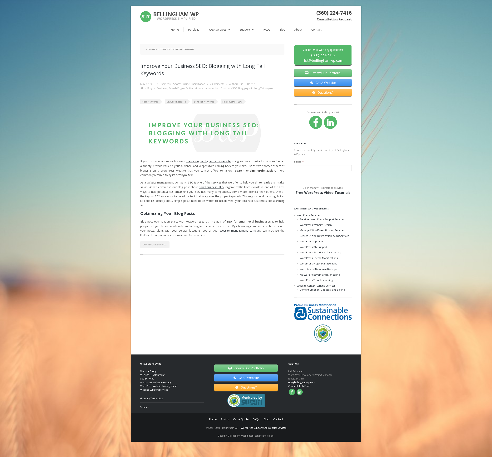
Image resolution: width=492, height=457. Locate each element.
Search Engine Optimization (189, 84)
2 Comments (217, 84)
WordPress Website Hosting (155, 382)
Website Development (152, 375)
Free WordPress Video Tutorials (323, 192)
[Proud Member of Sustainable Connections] (323, 312)
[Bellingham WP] (169, 16)
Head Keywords (150, 101)
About (298, 29)
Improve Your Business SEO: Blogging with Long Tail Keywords (241, 88)
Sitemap (144, 407)
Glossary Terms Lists (151, 398)
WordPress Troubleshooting (316, 280)
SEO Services (147, 378)
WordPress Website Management (158, 386)
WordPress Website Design (316, 225)
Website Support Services (154, 389)
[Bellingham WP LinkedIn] (330, 122)
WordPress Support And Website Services (263, 427)
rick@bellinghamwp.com (323, 60)
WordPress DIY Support (313, 247)
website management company (240, 230)
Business (165, 84)
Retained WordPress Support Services (322, 219)
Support (245, 29)
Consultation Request (334, 19)
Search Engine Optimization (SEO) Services (324, 236)
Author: (242, 84)
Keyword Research (176, 101)
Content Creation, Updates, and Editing (322, 289)
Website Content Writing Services (316, 285)
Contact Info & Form (299, 386)
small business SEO (211, 187)
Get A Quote (241, 419)
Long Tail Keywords (204, 101)
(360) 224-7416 (334, 12)
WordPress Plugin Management (318, 263)
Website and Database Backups (318, 269)
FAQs (266, 29)
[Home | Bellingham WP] (141, 88)
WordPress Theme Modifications (319, 258)
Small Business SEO (232, 101)
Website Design (148, 371)
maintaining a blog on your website (208, 161)
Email (299, 161)
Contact (316, 29)
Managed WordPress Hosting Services (322, 230)
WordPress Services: (309, 215)
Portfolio (193, 29)
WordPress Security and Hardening (320, 252)
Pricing (225, 419)
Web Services (218, 29)
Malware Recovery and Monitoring (320, 274)
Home (175, 29)
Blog (282, 29)
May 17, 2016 (147, 84)
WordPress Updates (311, 241)
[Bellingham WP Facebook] (315, 122)
